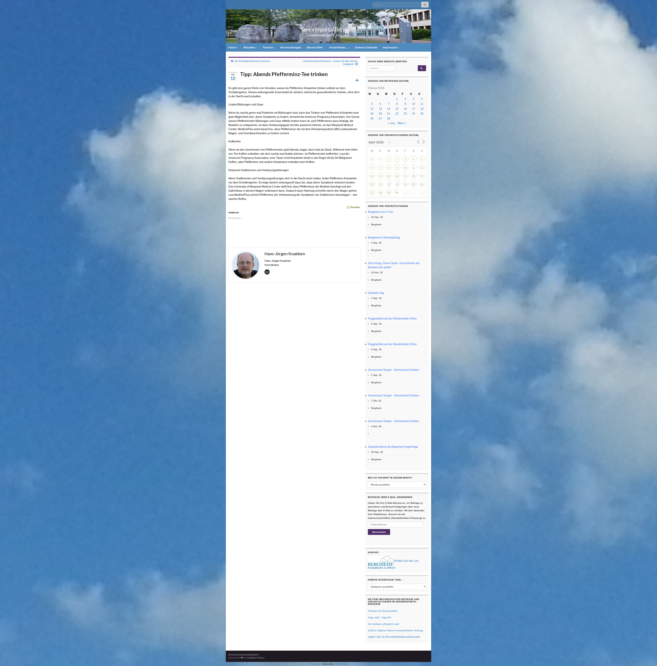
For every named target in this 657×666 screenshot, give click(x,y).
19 (371, 113)
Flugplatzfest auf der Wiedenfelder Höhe (392, 318)
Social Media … (338, 47)
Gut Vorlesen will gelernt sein (383, 624)
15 (396, 108)
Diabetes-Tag (376, 292)
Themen (267, 47)
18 (421, 108)
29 (388, 192)
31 (380, 159)
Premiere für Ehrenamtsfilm (383, 611)
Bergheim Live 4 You (380, 211)
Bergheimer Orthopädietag (384, 237)
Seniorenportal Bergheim (328, 29)
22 (396, 113)
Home (232, 47)
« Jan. (392, 123)
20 (380, 113)
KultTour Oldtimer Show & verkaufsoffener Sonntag (395, 630)
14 (388, 108)
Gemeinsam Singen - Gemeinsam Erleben (393, 369)
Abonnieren (379, 532)
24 (413, 113)
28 (388, 118)
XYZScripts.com (341, 664)
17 (413, 108)
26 (371, 118)
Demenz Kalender (366, 47)
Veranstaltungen (290, 47)
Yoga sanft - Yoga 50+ (380, 617)
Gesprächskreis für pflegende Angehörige (393, 446)
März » (402, 123)
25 (421, 113)
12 (371, 108)
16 (405, 108)
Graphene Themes (256, 657)
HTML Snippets (315, 664)
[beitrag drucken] (357, 80)
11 (421, 103)
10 (413, 103)
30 (372, 159)
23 (405, 113)
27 (380, 118)
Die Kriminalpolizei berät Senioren (252, 60)
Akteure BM (315, 47)
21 (388, 113)
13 (380, 108)
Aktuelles (249, 47)
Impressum (390, 47)
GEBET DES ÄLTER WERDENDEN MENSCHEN (394, 637)
